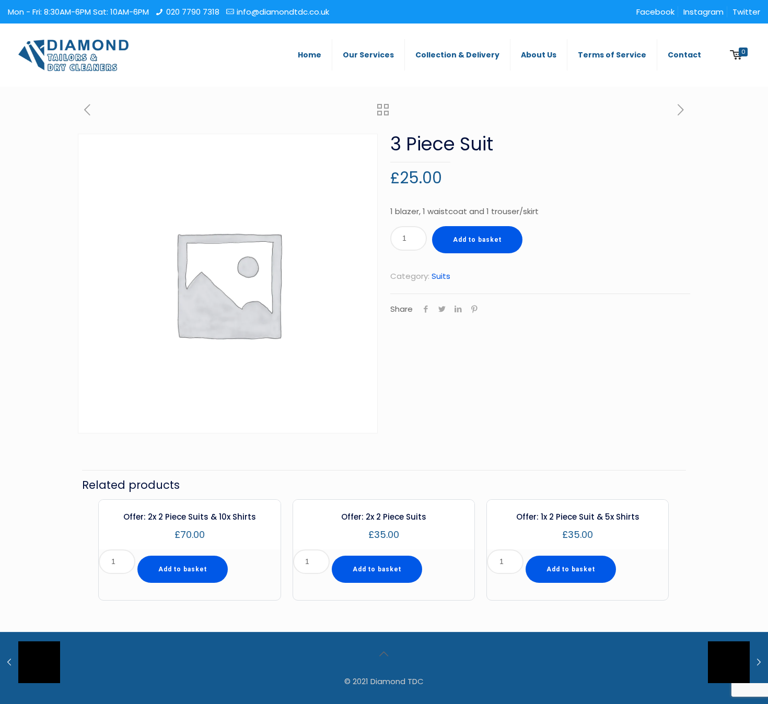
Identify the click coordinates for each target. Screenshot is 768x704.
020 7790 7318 (192, 11)
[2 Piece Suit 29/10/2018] (30, 662)
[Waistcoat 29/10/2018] (738, 662)
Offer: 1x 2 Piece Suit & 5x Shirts (577, 516)
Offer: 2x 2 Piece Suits (383, 516)
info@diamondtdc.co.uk (283, 11)
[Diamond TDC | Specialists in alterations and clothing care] (73, 55)
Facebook (655, 11)
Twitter (746, 11)
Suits (441, 276)
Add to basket (477, 239)
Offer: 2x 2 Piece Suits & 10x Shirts (189, 516)
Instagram (703, 11)
